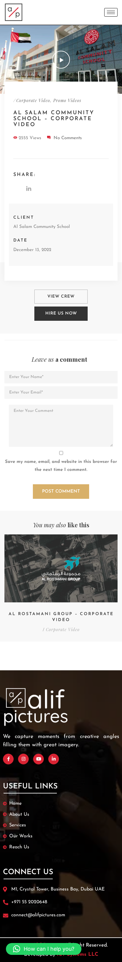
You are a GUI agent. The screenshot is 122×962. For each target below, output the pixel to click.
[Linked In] (53, 759)
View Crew (61, 296)
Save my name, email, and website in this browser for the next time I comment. (61, 466)
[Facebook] (8, 759)
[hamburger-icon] (111, 12)
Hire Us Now (61, 313)
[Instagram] (23, 759)
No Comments (68, 138)
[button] (43, 949)
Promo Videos (67, 100)
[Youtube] (38, 759)
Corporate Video (33, 100)
